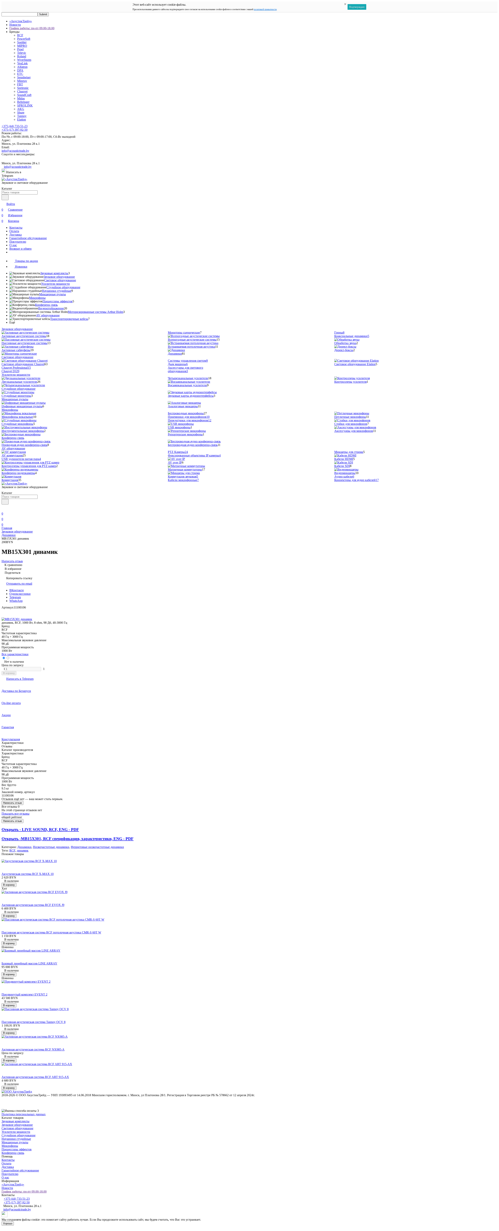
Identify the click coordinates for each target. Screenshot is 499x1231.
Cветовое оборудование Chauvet (23, 364)
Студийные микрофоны (17, 423)
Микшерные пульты (52, 294)
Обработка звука (345, 343)
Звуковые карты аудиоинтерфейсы (191, 395)
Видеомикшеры (344, 473)
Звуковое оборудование (59, 276)
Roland (21, 56)
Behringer (23, 102)
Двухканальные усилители (19, 381)
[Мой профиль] (4, 508)
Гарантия (8, 727)
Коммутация (10, 480)
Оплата (14, 231)
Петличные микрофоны (350, 416)
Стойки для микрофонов (350, 423)
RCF (20, 35)
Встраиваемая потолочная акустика (191, 346)
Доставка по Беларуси (16, 691)
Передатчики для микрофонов (189, 420)
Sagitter (22, 42)
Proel (20, 49)
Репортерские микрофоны (185, 434)
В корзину (9, 673)
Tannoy (22, 116)
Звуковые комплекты (54, 273)
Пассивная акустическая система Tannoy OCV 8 (33, 1022)
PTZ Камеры (178, 452)
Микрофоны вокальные (17, 416)
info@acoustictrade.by (15, 150)
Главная (7, 528)
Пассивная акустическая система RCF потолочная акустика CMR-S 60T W (51, 932)
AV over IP (175, 462)
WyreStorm (24, 59)
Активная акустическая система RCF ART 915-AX (35, 1077)
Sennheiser (24, 77)
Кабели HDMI (343, 459)
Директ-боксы (343, 350)
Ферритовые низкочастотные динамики (97, 847)
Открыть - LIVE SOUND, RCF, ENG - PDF (40, 829)
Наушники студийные (56, 290)
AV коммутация (12, 455)
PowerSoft (23, 38)
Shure (20, 112)
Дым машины (178, 364)
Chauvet (22, 91)
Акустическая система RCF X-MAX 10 (28, 874)
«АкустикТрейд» (20, 21)
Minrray (22, 81)
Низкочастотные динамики (51, 847)
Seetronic (23, 88)
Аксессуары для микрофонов (353, 431)
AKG (20, 109)
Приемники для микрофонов (189, 416)
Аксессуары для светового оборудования (185, 369)
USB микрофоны (179, 427)
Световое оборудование (60, 280)
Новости (15, 24)
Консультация (11, 739)
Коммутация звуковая (183, 476)
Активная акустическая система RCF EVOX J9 (33, 905)
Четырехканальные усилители (188, 378)
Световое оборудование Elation (355, 364)
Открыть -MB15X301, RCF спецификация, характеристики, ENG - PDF (68, 838)
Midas (21, 98)
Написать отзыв (12, 802)
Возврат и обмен (20, 248)
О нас (13, 245)
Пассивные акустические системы (24, 343)
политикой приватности (265, 9)
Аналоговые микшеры (183, 406)
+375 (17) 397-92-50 (14, 129)
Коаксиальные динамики (351, 336)
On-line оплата (11, 703)
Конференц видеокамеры (18, 473)
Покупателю (17, 241)
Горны (339, 332)
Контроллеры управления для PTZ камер (29, 466)
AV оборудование (48, 315)
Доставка (15, 234)
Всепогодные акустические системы (192, 339)
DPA (20, 70)
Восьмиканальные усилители (187, 385)
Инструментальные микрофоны (23, 431)
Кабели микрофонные (183, 480)
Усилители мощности (55, 283)
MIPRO (22, 45)
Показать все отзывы (15, 813)
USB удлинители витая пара (21, 459)
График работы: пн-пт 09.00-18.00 (31, 28)
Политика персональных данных (24, 1114)
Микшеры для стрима (348, 452)
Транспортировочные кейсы (69, 319)
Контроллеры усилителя (350, 381)
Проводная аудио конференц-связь (24, 445)
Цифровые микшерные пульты (22, 406)
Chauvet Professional (16, 367)
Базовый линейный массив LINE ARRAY (29, 963)
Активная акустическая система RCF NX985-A (33, 1049)
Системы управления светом (188, 360)
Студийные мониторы (16, 395)
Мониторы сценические (184, 332)
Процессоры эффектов (57, 301)
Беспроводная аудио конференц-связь (193, 445)
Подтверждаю (357, 6)
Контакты (15, 227)
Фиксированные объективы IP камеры (194, 455)
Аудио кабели (344, 476)
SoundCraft (24, 95)
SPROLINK (25, 105)
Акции (6, 715)
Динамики (175, 353)
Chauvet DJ (10, 371)
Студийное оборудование (63, 287)
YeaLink (22, 63)
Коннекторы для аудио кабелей (356, 480)
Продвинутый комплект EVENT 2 (24, 994)
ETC (20, 73)
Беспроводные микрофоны (186, 413)
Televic (21, 52)
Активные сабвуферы (16, 350)
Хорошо (7, 1223)
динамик (22, 850)
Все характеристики (15, 654)
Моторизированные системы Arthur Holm (95, 312)
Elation (21, 119)
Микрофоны (37, 297)
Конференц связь (46, 304)
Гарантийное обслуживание (28, 238)
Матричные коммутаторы (185, 469)
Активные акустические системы (24, 336)
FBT (20, 84)
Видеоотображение (51, 308)
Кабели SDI (342, 466)
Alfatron (22, 66)
